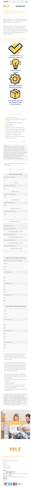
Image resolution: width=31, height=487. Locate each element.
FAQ (4, 462)
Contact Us (5, 464)
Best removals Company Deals (10, 460)
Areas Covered (6, 466)
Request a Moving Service (15, 423)
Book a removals (7, 467)
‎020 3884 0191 (10, 472)
